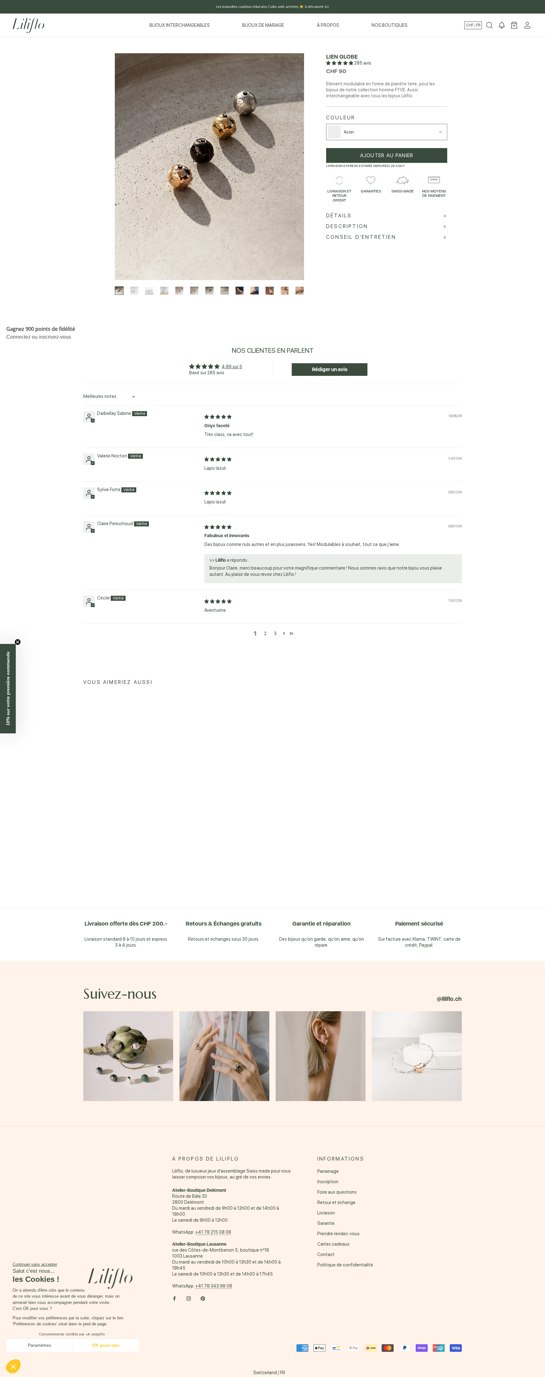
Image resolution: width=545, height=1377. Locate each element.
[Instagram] (188, 1298)
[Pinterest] (203, 1298)
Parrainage (328, 1171)
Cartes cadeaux (333, 1244)
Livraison (326, 1212)
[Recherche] (489, 25)
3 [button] (275, 633)
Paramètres (39, 1345)
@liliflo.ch (449, 998)
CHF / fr (473, 25)
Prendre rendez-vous (338, 1233)
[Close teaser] (18, 642)
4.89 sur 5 (232, 366)
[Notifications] (502, 25)
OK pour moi (105, 1345)
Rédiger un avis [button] (329, 369)
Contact (326, 1254)
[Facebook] (174, 1298)
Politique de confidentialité (345, 1264)
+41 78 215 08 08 (213, 1232)
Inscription (327, 1181)
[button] (340, 63)
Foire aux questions (337, 1192)
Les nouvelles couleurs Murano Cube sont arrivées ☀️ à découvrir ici (272, 6)
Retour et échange (336, 1202)
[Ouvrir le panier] (514, 25)
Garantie (326, 1223)
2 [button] (265, 633)
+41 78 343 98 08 (213, 1285)
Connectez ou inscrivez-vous (38, 337)
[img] (217, 416)
